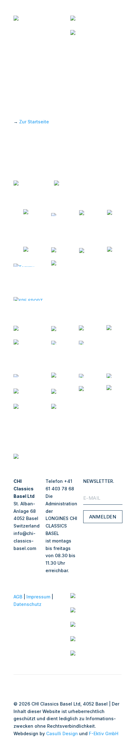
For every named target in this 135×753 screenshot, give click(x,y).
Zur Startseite (34, 121)
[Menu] (116, 47)
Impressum (38, 596)
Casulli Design (62, 733)
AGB (18, 596)
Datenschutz (27, 604)
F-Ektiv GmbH (103, 733)
